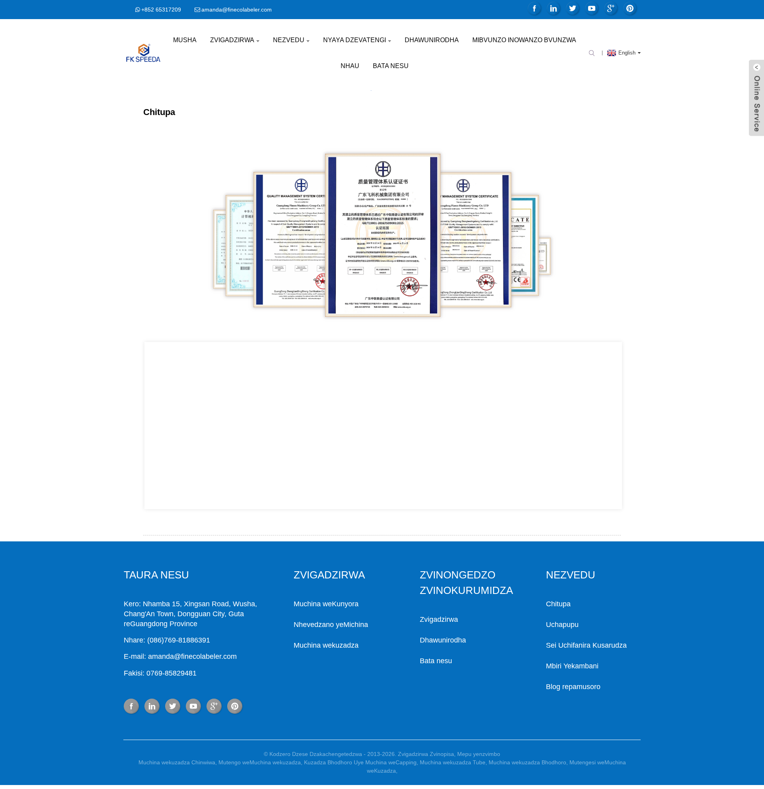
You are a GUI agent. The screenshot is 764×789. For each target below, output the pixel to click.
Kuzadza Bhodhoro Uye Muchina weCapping (360, 762)
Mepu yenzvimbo (478, 754)
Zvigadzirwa (232, 40)
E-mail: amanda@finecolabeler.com (180, 656)
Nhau (350, 65)
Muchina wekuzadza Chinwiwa (176, 762)
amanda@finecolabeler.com (236, 9)
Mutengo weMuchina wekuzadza (259, 762)
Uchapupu (562, 625)
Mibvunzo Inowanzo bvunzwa (524, 40)
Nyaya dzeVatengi (354, 40)
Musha (185, 40)
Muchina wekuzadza (326, 645)
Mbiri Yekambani (572, 666)
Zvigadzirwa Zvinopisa (426, 754)
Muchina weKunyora (326, 604)
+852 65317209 (161, 9)
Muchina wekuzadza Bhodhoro (527, 762)
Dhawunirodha (432, 40)
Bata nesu (391, 65)
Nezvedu (288, 40)
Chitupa (558, 604)
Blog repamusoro (573, 687)
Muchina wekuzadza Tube (452, 762)
